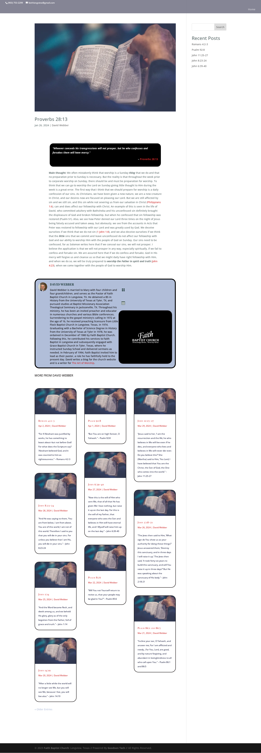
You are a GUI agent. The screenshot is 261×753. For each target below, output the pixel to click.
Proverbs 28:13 (51, 119)
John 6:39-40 (96, 484)
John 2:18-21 (145, 522)
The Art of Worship (83, 363)
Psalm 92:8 (94, 420)
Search (220, 27)
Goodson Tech (116, 748)
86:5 (144, 666)
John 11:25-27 (146, 420)
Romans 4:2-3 (46, 420)
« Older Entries (43, 709)
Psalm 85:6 (94, 577)
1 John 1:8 (103, 231)
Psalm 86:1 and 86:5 (149, 628)
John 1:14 (43, 594)
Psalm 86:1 (165, 662)
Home (251, 9)
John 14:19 (44, 670)
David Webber (60, 125)
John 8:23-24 (46, 505)
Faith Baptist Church (56, 748)
